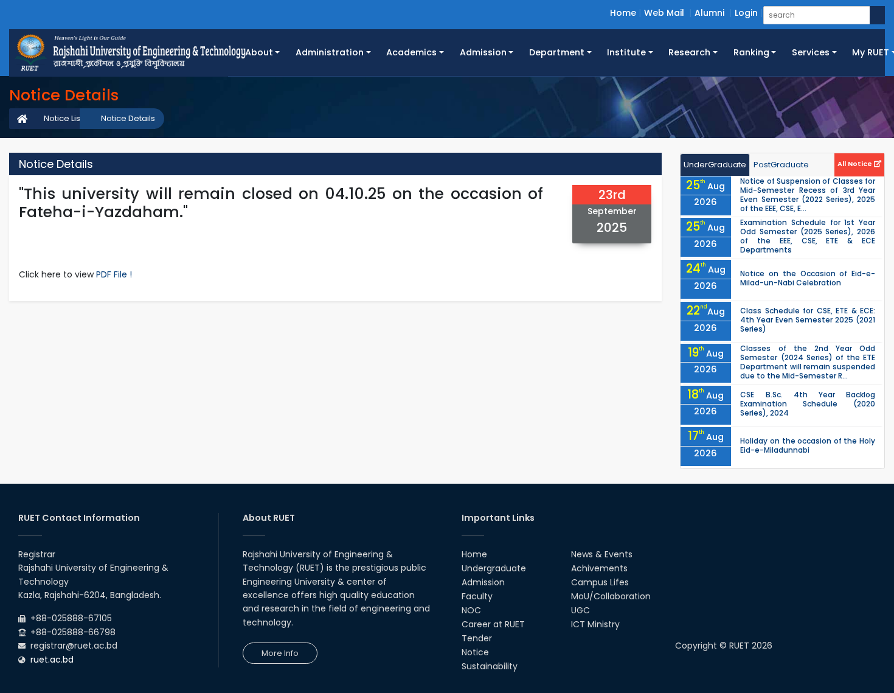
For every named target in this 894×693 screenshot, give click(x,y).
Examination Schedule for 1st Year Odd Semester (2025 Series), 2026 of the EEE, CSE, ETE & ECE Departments (807, 236)
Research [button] (689, 52)
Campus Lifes (600, 582)
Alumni (709, 13)
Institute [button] (626, 52)
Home (623, 13)
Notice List (63, 118)
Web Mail (664, 13)
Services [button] (811, 52)
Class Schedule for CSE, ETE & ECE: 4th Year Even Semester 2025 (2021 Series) (807, 319)
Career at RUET (493, 624)
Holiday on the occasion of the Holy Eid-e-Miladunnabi (807, 445)
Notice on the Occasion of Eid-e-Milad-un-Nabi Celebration (807, 278)
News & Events (601, 554)
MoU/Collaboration (611, 596)
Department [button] (556, 52)
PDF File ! (114, 274)
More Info (280, 653)
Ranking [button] (751, 52)
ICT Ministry (595, 624)
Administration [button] (330, 52)
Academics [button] (411, 52)
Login (746, 13)
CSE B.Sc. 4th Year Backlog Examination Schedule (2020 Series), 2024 (807, 403)
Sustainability (490, 666)
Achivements (599, 568)
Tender (477, 638)
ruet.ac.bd (52, 659)
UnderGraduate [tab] (715, 164)
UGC (580, 610)
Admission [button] (483, 52)
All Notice (855, 164)
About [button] (259, 52)
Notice (475, 652)
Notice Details (128, 118)
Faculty (477, 596)
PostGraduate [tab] (781, 164)
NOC (471, 610)
